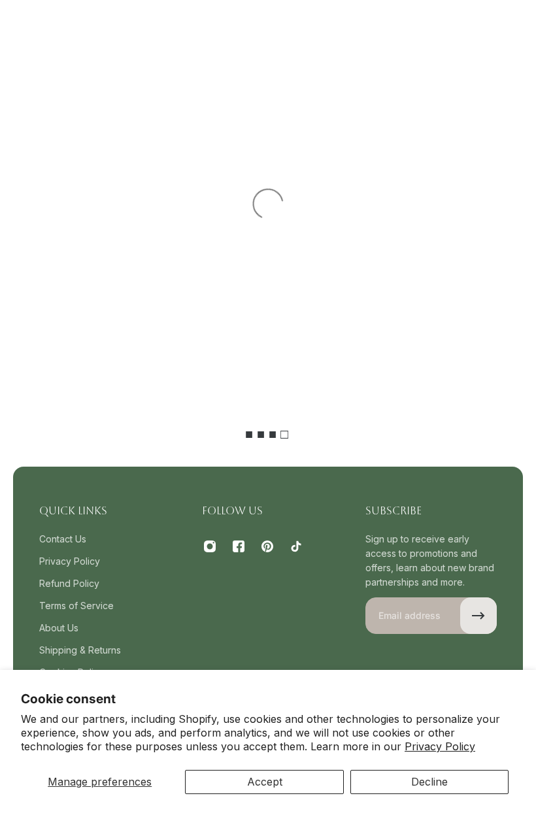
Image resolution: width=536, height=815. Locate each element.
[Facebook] (238, 546)
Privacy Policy (440, 746)
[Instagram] (209, 546)
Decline (429, 781)
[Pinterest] (267, 546)
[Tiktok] (296, 546)
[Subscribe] (478, 615)
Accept (264, 781)
